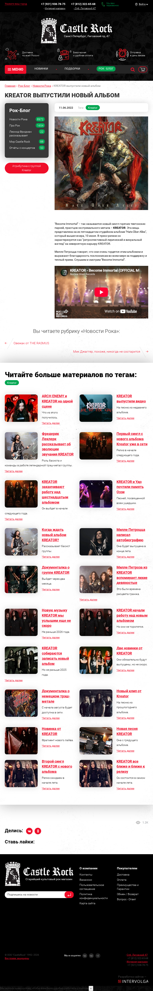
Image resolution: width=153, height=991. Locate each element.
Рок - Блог (106, 68)
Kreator (92, 107)
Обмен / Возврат (128, 894)
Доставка (123, 874)
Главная (10, 85)
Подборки (72, 68)
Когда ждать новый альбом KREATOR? (54, 535)
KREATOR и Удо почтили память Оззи (130, 487)
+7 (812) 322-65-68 (83, 4)
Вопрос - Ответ (126, 899)
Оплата (122, 879)
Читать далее (51, 423)
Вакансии (85, 879)
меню (17, 69)
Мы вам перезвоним (112, 4)
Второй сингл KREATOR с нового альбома (57, 766)
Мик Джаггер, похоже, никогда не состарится (106, 351)
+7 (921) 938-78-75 (53, 4)
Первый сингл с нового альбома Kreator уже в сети (132, 439)
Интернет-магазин (55, 8)
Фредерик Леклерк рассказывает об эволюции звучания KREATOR (58, 444)
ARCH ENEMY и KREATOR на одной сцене (57, 401)
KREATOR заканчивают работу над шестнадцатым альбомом (55, 492)
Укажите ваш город (16, 3)
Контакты (85, 874)
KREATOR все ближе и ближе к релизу (131, 766)
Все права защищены (17, 958)
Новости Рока (42, 85)
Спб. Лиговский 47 (85, 8)
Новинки (41, 68)
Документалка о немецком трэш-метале (56, 696)
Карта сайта (87, 903)
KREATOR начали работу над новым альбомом (132, 615)
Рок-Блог (24, 85)
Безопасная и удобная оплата (83, 54)
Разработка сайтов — (132, 976)
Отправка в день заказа (137, 54)
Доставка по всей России (30, 54)
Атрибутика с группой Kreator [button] (26, 168)
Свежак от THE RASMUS (31, 343)
